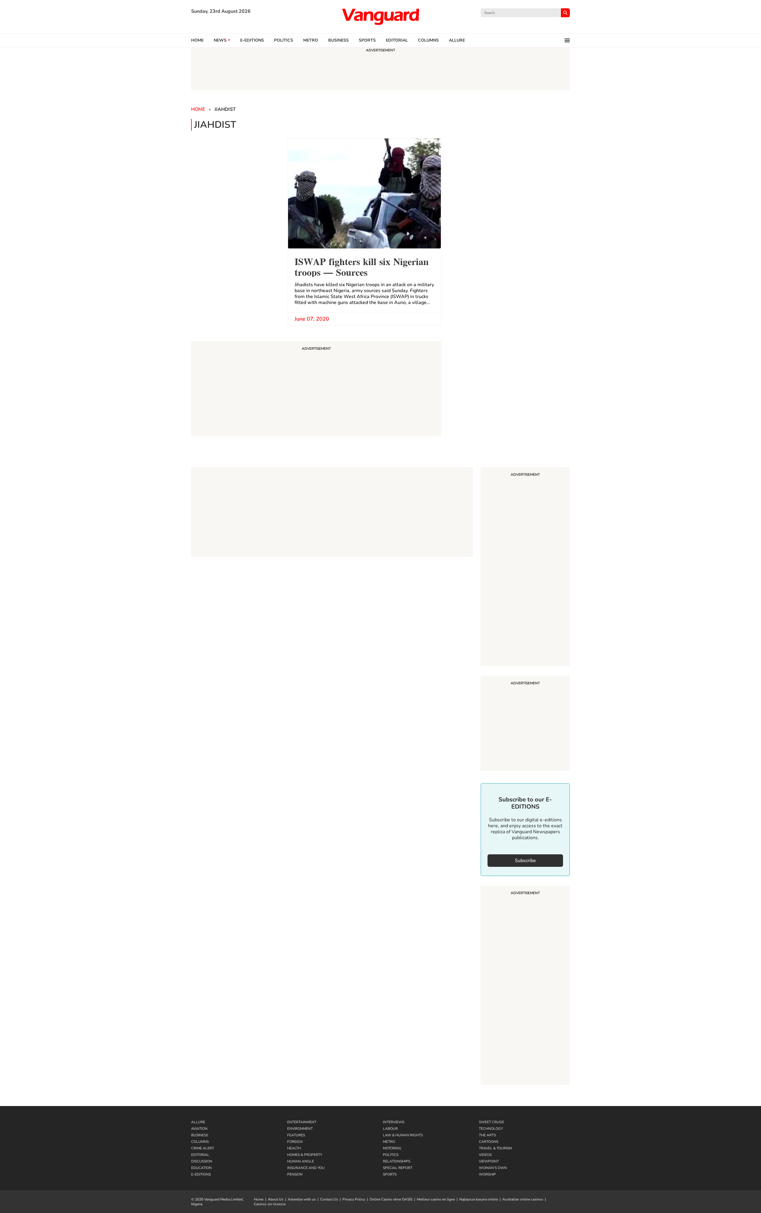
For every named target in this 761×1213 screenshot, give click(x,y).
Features (296, 1135)
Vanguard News (380, 16)
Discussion (201, 1161)
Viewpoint (489, 1161)
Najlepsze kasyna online (478, 1199)
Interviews (393, 1122)
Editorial (397, 40)
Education (201, 1167)
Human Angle (300, 1161)
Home (197, 40)
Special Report (397, 1167)
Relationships (396, 1161)
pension (295, 1174)
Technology (491, 1128)
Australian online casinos (522, 1199)
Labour (390, 1128)
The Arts (487, 1135)
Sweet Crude (491, 1122)
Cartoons (488, 1141)
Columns (428, 40)
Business (338, 40)
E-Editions (201, 1174)
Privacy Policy (353, 1199)
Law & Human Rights (403, 1135)
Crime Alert (202, 1148)
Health (294, 1148)
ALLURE (457, 40)
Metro (310, 40)
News (220, 40)
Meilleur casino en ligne (436, 1199)
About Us (275, 1199)
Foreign (295, 1141)
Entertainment (301, 1122)
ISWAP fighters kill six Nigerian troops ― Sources (362, 266)
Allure (198, 1122)
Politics (283, 40)
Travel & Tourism (495, 1148)
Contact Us (329, 1199)
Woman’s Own (493, 1167)
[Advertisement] (525, 567)
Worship (487, 1174)
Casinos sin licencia (269, 1204)
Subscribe (525, 860)
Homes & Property (304, 1154)
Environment (300, 1128)
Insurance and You (306, 1167)
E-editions (252, 40)
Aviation (199, 1128)
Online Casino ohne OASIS (391, 1199)
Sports (367, 40)
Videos (485, 1154)
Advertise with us (302, 1199)
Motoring (392, 1148)
